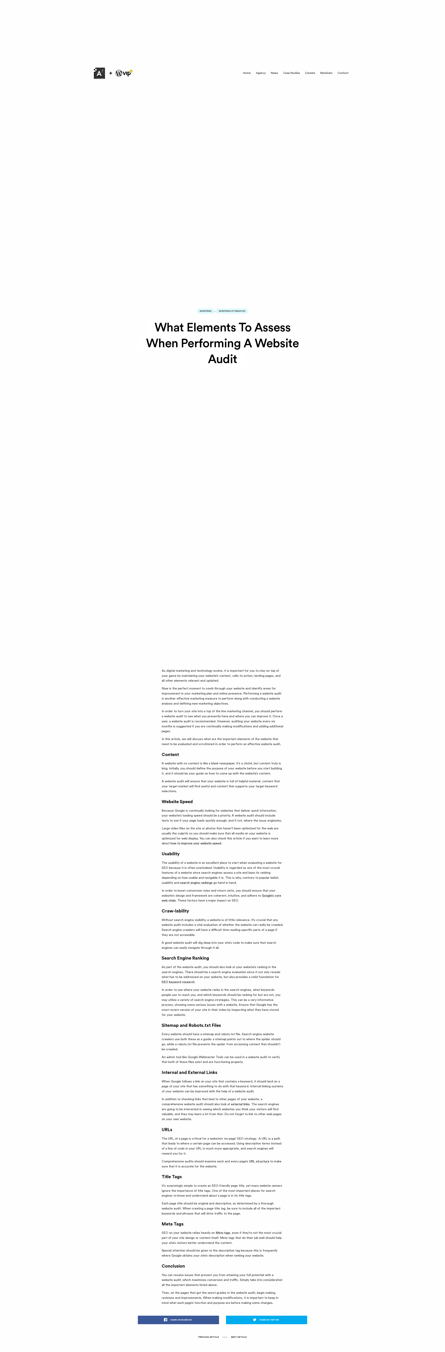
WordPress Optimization (232, 311)
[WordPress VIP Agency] (123, 73)
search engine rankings (196, 882)
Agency (261, 73)
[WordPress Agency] (99, 73)
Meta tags (223, 1232)
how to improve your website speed (196, 843)
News (274, 73)
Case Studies (291, 73)
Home (247, 73)
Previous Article (208, 1337)
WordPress (206, 311)
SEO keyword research (178, 982)
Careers (310, 73)
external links (240, 1104)
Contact (343, 73)
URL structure (259, 1161)
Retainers (326, 73)
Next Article (239, 1337)
